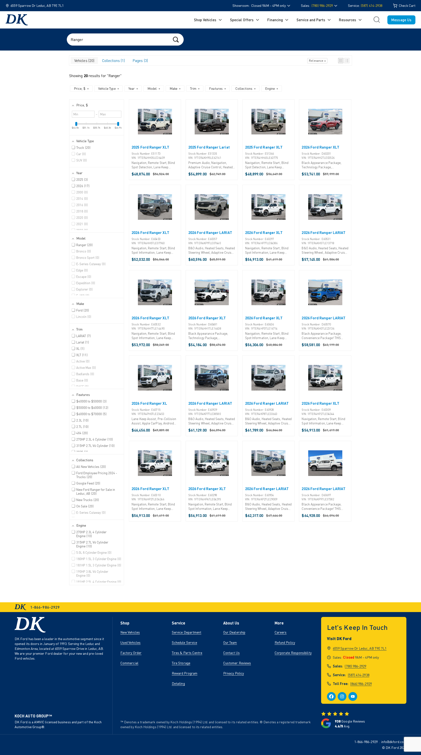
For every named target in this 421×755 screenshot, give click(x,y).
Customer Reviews (237, 663)
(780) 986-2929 (355, 666)
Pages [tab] (140, 60)
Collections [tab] (113, 60)
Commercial (129, 663)
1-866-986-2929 (366, 742)
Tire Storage (181, 663)
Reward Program (184, 673)
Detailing (178, 683)
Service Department (186, 632)
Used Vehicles (130, 642)
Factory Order (131, 653)
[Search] (176, 39)
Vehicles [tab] (83, 60)
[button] (340, 60)
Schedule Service (184, 642)
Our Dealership (234, 632)
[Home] (17, 19)
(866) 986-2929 (361, 684)
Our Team (230, 642)
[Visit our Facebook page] (331, 696)
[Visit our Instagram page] (342, 696)
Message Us (401, 20)
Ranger (114, 75)
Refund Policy (285, 642)
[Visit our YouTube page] (352, 696)
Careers (281, 632)
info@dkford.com (393, 742)
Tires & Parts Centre (187, 653)
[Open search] (376, 19)
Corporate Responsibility (293, 653)
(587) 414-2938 (371, 5)
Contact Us (231, 653)
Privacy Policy (233, 673)
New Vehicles (130, 632)
